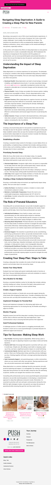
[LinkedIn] (14, 439)
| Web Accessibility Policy (27, 483)
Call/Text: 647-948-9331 (15, 1)
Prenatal (28, 436)
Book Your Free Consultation (14, 450)
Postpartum (29, 439)
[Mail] (11, 439)
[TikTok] (17, 439)
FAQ (8, 460)
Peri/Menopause (30, 442)
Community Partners (8, 466)
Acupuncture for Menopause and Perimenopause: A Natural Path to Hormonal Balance (10, 415)
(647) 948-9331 (17, 447)
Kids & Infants (29, 445)
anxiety (8, 85)
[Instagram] (5, 439)
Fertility (28, 434)
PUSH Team (7, 27)
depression (16, 85)
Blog (25, 27)
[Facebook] (8, 439)
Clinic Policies (7, 469)
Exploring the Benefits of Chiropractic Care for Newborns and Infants (25, 414)
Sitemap (20, 483)
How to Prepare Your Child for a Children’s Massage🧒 (41, 414)
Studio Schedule (7, 463)
